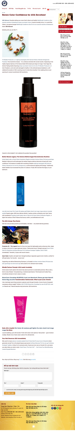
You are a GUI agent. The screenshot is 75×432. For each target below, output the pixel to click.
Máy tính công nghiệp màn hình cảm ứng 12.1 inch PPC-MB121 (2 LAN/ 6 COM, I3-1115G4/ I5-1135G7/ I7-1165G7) (66, 45)
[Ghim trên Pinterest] (31, 354)
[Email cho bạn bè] (28, 354)
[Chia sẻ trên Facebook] (23, 354)
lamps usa (21, 22)
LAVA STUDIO (43, 250)
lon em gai (45, 343)
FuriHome (27, 250)
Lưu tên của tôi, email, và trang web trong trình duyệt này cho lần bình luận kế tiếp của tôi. (27, 389)
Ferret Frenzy (23, 347)
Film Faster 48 (16, 211)
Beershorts (34, 277)
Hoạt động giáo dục (20, 8)
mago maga (40, 211)
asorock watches (6, 22)
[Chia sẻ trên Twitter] (25, 354)
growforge (51, 159)
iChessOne (9, 250)
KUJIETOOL (20, 277)
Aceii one (27, 277)
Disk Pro (4, 250)
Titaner (40, 277)
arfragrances (46, 59)
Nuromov (13, 349)
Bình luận (6, 370)
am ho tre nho (14, 165)
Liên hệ (44, 8)
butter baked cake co (7, 159)
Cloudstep (13, 277)
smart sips (9, 211)
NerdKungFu (41, 20)
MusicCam (5, 277)
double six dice (48, 20)
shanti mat (33, 211)
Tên (5, 383)
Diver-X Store (50, 248)
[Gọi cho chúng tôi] (57, 408)
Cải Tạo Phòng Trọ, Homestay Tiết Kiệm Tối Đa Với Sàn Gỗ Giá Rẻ (65, 74)
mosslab (49, 211)
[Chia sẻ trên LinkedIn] (33, 354)
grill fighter (27, 211)
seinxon (45, 211)
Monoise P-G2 (21, 250)
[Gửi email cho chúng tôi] (55, 408)
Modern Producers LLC (10, 59)
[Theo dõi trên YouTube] (60, 408)
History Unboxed (38, 59)
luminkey (32, 159)
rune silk (4, 211)
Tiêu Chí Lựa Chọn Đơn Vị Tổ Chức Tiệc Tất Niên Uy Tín (65, 36)
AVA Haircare (5, 20)
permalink (33, 359)
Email (22, 383)
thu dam (42, 284)
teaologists (24, 59)
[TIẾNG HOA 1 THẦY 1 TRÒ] (16, 3)
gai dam (45, 277)
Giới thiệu (11, 8)
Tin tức (29, 8)
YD (3, 59)
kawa (46, 159)
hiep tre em (30, 215)
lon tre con (34, 24)
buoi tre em (40, 341)
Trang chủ (4, 8)
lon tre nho (35, 66)
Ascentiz (12, 279)
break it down (27, 22)
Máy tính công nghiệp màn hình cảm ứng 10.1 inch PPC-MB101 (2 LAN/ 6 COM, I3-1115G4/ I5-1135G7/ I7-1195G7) (66, 64)
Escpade (8, 349)
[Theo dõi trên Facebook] (52, 408)
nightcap (18, 59)
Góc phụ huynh (37, 8)
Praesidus (4, 62)
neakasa (22, 211)
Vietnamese (52, 9)
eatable (4, 213)
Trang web (40, 383)
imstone (37, 159)
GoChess (15, 250)
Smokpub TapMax (35, 250)
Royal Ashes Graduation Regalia (21, 159)
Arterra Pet (42, 159)
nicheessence (14, 22)
